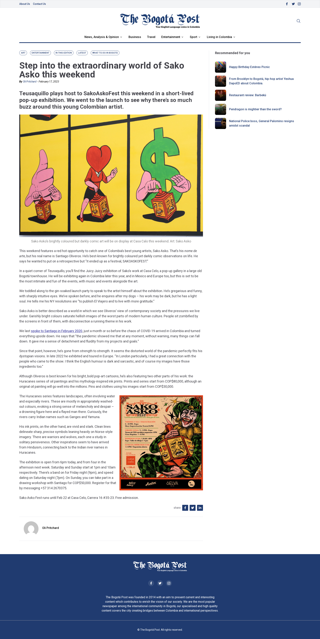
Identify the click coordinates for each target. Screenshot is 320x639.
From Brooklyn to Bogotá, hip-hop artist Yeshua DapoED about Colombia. (261, 81)
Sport (193, 37)
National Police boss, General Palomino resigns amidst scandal (261, 123)
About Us (24, 3)
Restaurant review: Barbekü (247, 95)
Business (135, 37)
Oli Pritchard (29, 81)
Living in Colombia (219, 37)
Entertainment (170, 37)
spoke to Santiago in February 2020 (56, 331)
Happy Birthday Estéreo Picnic (249, 67)
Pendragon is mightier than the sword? (255, 109)
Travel (151, 37)
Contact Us (39, 3)
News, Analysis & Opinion (101, 37)
